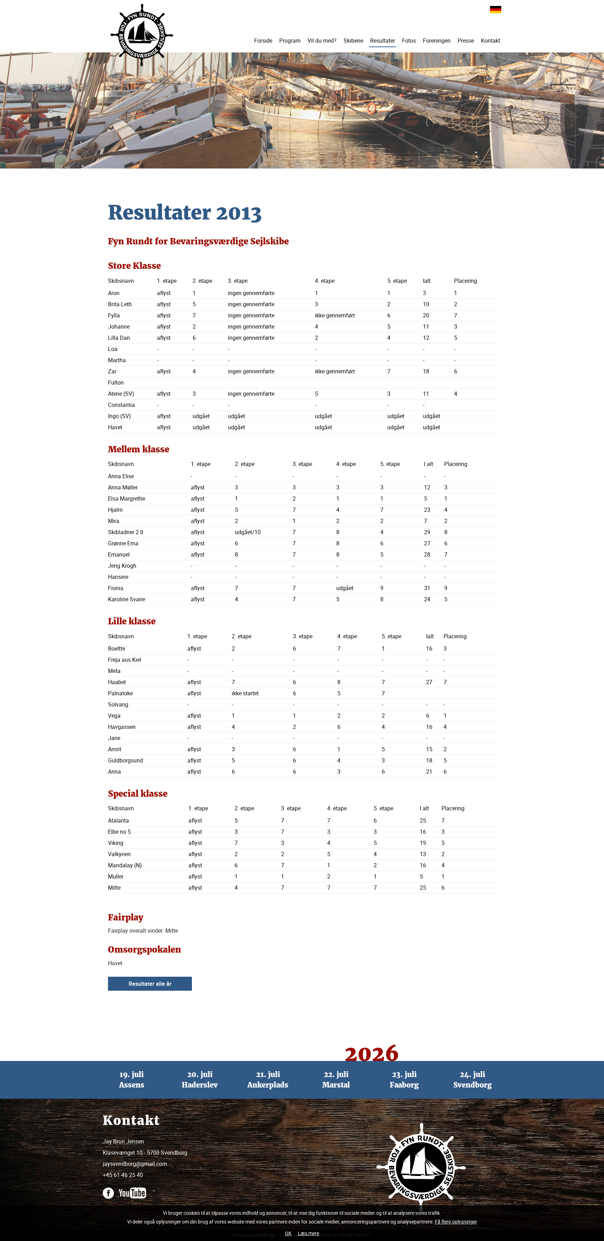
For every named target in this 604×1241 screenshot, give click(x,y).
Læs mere (308, 1233)
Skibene (353, 40)
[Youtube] (134, 1189)
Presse (466, 40)
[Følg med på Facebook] (110, 1189)
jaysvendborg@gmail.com (135, 1164)
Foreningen (437, 40)
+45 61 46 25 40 (123, 1175)
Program (290, 40)
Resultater (382, 40)
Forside (263, 40)
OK (288, 1233)
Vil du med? (322, 40)
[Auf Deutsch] (495, 9)
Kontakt (490, 40)
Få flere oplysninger (456, 1221)
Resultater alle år (150, 984)
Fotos (409, 40)
